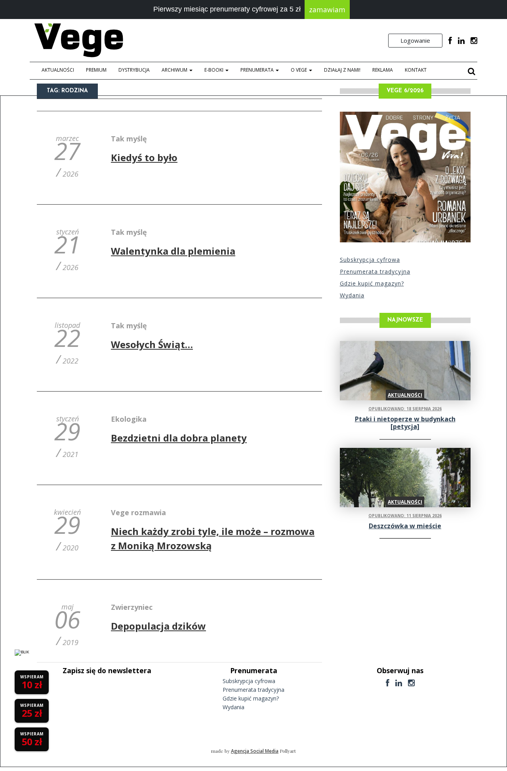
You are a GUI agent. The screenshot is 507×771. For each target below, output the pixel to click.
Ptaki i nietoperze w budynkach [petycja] (405, 423)
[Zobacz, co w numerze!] (405, 177)
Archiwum (175, 70)
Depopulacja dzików (158, 625)
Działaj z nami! (342, 70)
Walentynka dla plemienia (173, 250)
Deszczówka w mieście (405, 526)
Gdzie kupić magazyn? (372, 283)
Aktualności (58, 70)
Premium (96, 70)
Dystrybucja (134, 70)
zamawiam (327, 9)
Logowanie (415, 40)
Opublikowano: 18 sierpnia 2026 (405, 408)
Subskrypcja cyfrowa (370, 259)
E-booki (214, 70)
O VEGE (299, 70)
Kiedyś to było (144, 157)
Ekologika (129, 419)
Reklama (382, 70)
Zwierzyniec (131, 607)
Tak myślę (129, 138)
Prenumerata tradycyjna (375, 271)
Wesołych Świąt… (152, 344)
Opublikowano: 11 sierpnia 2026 (405, 515)
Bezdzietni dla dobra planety (179, 437)
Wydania (352, 295)
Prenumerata (257, 70)
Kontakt (416, 70)
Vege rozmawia (138, 512)
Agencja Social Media (254, 751)
